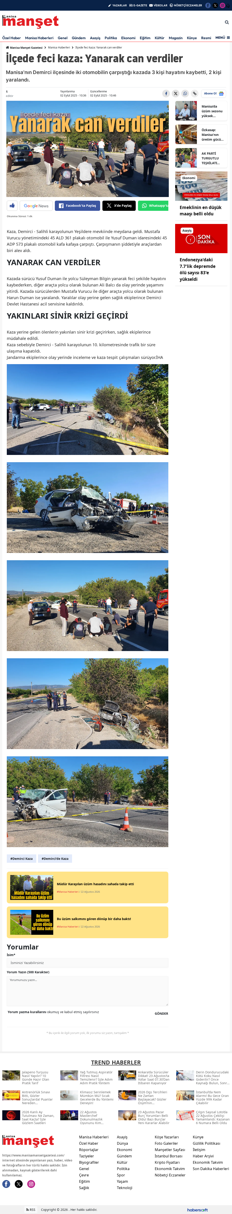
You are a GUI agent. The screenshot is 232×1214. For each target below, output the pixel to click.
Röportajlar (89, 1149)
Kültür (159, 38)
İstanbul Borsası (168, 1156)
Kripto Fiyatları (167, 1162)
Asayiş (95, 38)
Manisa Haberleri (39, 38)
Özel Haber (11, 38)
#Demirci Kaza (21, 858)
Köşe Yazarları (167, 1137)
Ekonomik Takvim (170, 1168)
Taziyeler (86, 1156)
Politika (111, 38)
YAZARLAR (119, 5)
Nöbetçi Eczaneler (170, 1175)
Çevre (84, 1175)
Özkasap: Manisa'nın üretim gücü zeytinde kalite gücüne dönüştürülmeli (213, 135)
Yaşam (122, 1181)
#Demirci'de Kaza (55, 858)
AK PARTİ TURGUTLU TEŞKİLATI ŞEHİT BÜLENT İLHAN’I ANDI (213, 158)
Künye (192, 38)
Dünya (122, 1143)
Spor (121, 1175)
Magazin (176, 38)
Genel (63, 38)
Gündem (79, 38)
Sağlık (84, 1187)
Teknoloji (124, 1187)
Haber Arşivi (203, 1156)
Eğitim (145, 38)
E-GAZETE (140, 5)
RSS (32, 1209)
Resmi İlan (209, 38)
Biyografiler (89, 1162)
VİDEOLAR (160, 5)
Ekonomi (128, 38)
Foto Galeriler (166, 1143)
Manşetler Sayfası (170, 1149)
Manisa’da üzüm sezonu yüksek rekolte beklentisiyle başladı (212, 111)
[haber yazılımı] (197, 1209)
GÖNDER (161, 1013)
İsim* (11, 955)
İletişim (199, 1149)
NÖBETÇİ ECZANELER (188, 5)
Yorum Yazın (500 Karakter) (28, 972)
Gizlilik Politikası (206, 1143)
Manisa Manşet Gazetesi (26, 48)
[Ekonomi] (201, 185)
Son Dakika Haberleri (211, 1168)
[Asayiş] (201, 238)
